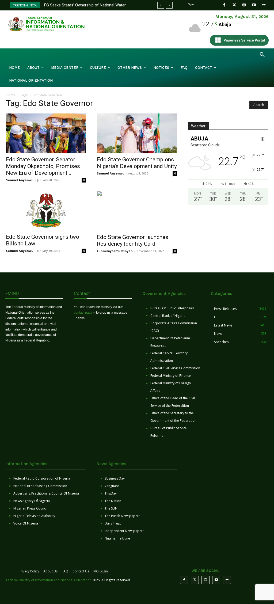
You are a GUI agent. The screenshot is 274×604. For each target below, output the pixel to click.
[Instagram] (244, 5)
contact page (83, 312)
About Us (50, 571)
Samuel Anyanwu (19, 180)
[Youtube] (254, 5)
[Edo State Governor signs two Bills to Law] (46, 210)
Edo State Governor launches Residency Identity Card (132, 240)
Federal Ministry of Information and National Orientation (49, 580)
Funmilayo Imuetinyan (115, 251)
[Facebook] (224, 5)
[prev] (160, 5)
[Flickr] (264, 5)
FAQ (65, 571)
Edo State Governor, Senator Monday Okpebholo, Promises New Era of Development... (43, 166)
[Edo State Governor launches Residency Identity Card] (137, 210)
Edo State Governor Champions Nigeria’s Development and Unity (137, 162)
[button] (262, 54)
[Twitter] (234, 5)
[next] (169, 5)
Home (10, 95)
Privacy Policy (29, 571)
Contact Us (81, 571)
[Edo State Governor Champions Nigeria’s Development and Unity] (137, 133)
